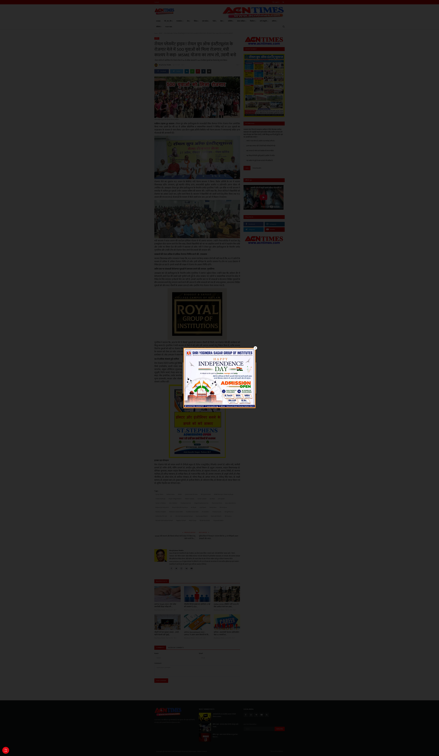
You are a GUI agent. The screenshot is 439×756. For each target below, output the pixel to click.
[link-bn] (219, 378)
